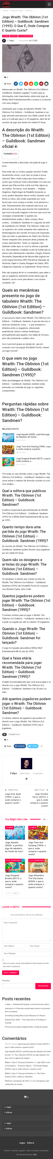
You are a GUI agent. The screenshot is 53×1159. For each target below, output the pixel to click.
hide (15, 154)
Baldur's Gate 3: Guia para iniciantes (19, 1062)
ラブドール (9, 1044)
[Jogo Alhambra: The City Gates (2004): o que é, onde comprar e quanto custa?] (38, 866)
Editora (9, 1112)
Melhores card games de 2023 (17, 1081)
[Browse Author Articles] (26, 763)
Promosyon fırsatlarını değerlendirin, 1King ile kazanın (26, 1027)
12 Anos (32, 828)
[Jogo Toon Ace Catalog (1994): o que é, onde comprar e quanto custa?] (8, 449)
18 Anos (14, 36)
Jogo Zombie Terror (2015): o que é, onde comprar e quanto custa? (39, 800)
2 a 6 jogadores (36, 860)
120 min (6, 36)
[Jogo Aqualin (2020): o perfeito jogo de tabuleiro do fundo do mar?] (8, 437)
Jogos (8, 1107)
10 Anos (9, 828)
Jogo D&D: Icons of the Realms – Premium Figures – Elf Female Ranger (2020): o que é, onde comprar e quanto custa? (27, 1066)
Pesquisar (6, 981)
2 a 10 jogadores (25, 36)
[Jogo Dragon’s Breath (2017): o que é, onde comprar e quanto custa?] (8, 461)
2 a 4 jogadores (13, 860)
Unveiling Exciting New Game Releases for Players (25, 1016)
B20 (35, 1155)
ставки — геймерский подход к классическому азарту (27, 1004)
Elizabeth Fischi (14, 734)
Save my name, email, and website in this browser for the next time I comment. (26, 965)
